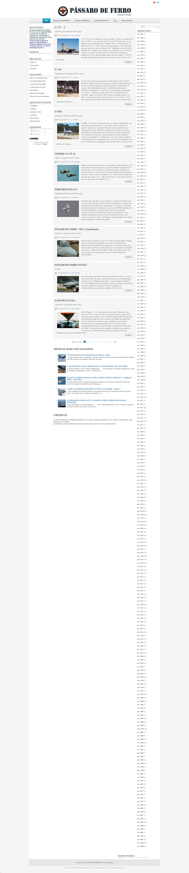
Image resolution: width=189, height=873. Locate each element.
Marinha (33, 68)
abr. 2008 (140, 767)
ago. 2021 (140, 238)
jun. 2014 (140, 511)
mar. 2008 (140, 770)
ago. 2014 (140, 504)
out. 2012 (140, 580)
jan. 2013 (140, 570)
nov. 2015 (140, 466)
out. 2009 (140, 704)
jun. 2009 (140, 718)
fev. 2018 (140, 383)
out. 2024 (140, 107)
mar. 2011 (140, 646)
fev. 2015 (140, 483)
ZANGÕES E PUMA (65, 300)
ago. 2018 (140, 362)
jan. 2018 (140, 387)
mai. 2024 (140, 124)
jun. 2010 (140, 677)
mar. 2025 (140, 89)
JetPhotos (34, 115)
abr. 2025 (140, 86)
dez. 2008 (140, 739)
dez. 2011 (140, 615)
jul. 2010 (140, 673)
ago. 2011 (140, 628)
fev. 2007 (140, 815)
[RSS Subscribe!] (154, 3)
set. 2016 (140, 438)
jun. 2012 (140, 594)
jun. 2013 (140, 552)
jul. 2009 (140, 715)
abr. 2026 (140, 45)
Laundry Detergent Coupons (117, 867)
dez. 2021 (140, 224)
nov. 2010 (140, 660)
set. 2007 (140, 791)
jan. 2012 (140, 611)
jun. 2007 (140, 801)
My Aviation (35, 118)
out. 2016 (140, 435)
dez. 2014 (140, 490)
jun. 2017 (140, 411)
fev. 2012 (140, 608)
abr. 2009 (140, 725)
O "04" (58, 69)
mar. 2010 (140, 687)
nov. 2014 (140, 494)
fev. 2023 (140, 176)
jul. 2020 (140, 283)
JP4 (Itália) (34, 90)
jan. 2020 (140, 304)
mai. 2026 (140, 41)
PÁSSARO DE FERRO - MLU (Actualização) (77, 229)
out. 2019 (140, 314)
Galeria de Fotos (102, 21)
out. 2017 (140, 397)
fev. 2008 (140, 774)
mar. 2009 (140, 729)
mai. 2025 (140, 82)
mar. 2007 (140, 812)
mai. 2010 (140, 680)
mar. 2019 (140, 338)
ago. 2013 (140, 546)
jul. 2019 (140, 324)
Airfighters (34, 106)
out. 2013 (140, 539)
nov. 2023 (140, 145)
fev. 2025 (140, 93)
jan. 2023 (140, 179)
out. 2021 (140, 231)
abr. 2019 (140, 335)
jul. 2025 (140, 76)
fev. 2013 (140, 566)
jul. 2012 (140, 591)
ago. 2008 (140, 753)
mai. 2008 (140, 763)
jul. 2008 (140, 756)
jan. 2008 (140, 777)
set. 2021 (140, 235)
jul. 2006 (140, 839)
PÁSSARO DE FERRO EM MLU (71, 265)
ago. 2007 (140, 794)
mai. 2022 (140, 207)
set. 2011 (140, 625)
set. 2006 (140, 832)
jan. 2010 (140, 694)
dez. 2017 (140, 390)
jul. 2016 (140, 442)
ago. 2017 (140, 404)
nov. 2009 (140, 701)
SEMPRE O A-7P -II (65, 153)
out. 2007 (140, 787)
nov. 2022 (140, 186)
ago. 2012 (140, 587)
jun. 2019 (140, 328)
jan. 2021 (140, 262)
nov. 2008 (140, 743)
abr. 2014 (140, 518)
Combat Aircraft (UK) (38, 87)
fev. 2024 (140, 134)
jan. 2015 (140, 487)
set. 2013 (140, 542)
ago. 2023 (140, 155)
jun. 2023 (140, 162)
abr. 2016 (140, 452)
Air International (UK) (38, 81)
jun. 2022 (140, 203)
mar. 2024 (140, 131)
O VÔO (58, 111)
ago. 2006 (140, 836)
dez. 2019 (140, 307)
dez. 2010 (140, 656)
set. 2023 (140, 152)
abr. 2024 (140, 127)
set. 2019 (140, 317)
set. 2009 (140, 708)
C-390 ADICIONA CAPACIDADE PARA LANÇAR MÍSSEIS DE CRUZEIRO (97, 366)
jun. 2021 (140, 245)
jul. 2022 (140, 200)
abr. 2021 (140, 252)
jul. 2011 (140, 632)
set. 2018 (140, 359)
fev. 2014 (140, 525)
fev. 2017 (140, 425)
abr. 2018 (140, 376)
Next (115, 342)
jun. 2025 (140, 79)
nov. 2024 (140, 103)
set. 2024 (140, 110)
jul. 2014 (140, 508)
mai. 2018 (140, 373)
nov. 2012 (140, 577)
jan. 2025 (140, 96)
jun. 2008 (140, 760)
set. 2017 (140, 400)
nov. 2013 (140, 535)
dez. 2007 (140, 781)
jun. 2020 (140, 286)
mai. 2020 (140, 290)
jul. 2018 (140, 366)
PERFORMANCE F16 (66, 189)
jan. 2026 (140, 55)
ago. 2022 (140, 197)
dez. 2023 (140, 141)
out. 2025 (140, 65)
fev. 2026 (140, 51)
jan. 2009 (140, 736)
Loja (115, 21)
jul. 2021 (140, 241)
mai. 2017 (140, 414)
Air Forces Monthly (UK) (39, 78)
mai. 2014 (140, 514)
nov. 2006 (140, 825)
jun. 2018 (140, 369)
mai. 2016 (140, 449)
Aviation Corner (36, 112)
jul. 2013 (140, 549)
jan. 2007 (140, 819)
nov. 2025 (140, 62)
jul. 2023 (140, 159)
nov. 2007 (140, 784)
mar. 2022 (140, 214)
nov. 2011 (140, 618)
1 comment (75, 77)
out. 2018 (140, 356)
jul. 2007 (140, 798)
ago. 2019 (140, 321)
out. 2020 (140, 273)
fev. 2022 (140, 217)
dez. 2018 (140, 349)
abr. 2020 (140, 293)
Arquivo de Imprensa (61, 21)
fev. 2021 (140, 259)
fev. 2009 (140, 732)
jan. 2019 (140, 345)
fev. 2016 (140, 459)
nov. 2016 (140, 432)
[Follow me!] (157, 3)
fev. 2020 (140, 300)
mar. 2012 (140, 604)
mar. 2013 (140, 563)
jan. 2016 (140, 463)
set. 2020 (140, 276)
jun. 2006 (140, 843)
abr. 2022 (140, 210)
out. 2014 (140, 497)
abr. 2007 (140, 808)
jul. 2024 (140, 117)
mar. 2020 (140, 297)
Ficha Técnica (127, 21)
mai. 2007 (140, 805)
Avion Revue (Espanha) (38, 84)
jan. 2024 (140, 138)
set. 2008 (140, 749)
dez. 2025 (140, 58)
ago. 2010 (140, 670)
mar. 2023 (140, 172)
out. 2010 (140, 663)
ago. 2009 (140, 711)
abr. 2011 (140, 642)
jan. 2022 (140, 221)
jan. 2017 (140, 428)
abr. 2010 (140, 684)
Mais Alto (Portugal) (37, 93)
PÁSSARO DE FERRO (93, 862)
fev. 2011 (140, 649)
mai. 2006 (140, 846)
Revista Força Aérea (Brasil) (40, 96)
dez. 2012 (140, 573)
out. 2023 (140, 148)
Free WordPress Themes (76, 867)
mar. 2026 (140, 48)
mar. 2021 (140, 255)
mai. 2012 (140, 597)
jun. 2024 (140, 121)
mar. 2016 (140, 456)
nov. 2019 (140, 311)
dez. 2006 (140, 822)
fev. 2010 (140, 691)
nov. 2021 (140, 228)
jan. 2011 (140, 653)
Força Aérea (34, 65)
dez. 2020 (140, 266)
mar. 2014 (140, 521)
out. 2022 (140, 190)
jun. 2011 (140, 635)
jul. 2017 (140, 407)
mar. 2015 (140, 480)
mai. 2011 (140, 639)
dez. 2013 (140, 532)
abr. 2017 (140, 418)
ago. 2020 (140, 280)
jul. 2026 (140, 34)
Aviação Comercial (82, 21)
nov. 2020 (140, 269)
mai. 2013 (140, 556)
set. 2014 (140, 501)
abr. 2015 (140, 476)
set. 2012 (140, 584)
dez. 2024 (140, 100)
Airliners (33, 109)
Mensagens (35, 131)
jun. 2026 (140, 38)
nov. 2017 (140, 393)
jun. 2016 (140, 445)
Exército (33, 62)
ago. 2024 (140, 114)
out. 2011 (140, 622)
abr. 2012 (140, 601)
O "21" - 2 (60, 27)
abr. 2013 (140, 559)
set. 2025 (140, 69)
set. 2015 (140, 470)
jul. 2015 (140, 473)
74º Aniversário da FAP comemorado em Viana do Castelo (88, 355)
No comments (76, 35)
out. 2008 (140, 746)
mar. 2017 (140, 421)
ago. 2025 (140, 72)
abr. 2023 (140, 169)
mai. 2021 (140, 248)
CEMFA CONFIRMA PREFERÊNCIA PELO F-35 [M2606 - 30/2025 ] (93, 389)
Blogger (44, 144)
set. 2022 (140, 193)
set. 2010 (140, 667)
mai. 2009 (140, 722)
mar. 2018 (140, 380)
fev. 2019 (140, 342)
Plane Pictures (35, 121)
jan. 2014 (140, 528)
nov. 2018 (140, 352)
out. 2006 (140, 829)
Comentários (36, 134)
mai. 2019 (140, 331)
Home (46, 21)
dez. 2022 (140, 183)
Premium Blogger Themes (102, 867)
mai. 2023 (140, 165)
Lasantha (93, 867)
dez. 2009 (140, 698)
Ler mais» (128, 62)
